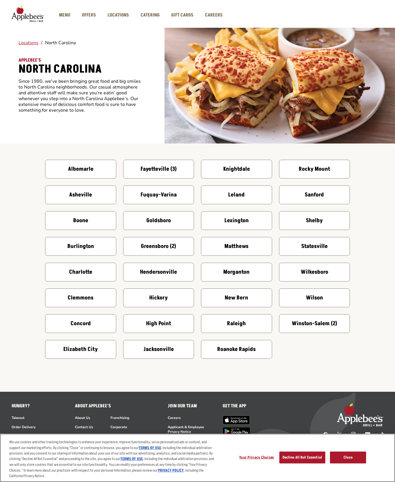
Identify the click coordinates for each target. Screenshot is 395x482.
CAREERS (214, 15)
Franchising (119, 417)
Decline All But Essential (302, 457)
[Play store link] (236, 431)
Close (348, 457)
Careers (174, 417)
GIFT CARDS (182, 15)
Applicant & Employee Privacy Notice (186, 429)
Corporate (118, 427)
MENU (64, 15)
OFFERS (89, 15)
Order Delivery (24, 427)
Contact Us (84, 427)
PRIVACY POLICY (171, 470)
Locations (28, 43)
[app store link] (236, 420)
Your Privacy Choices (256, 457)
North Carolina (60, 43)
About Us (82, 417)
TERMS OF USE (150, 447)
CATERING (150, 15)
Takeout (18, 417)
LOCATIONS (118, 15)
